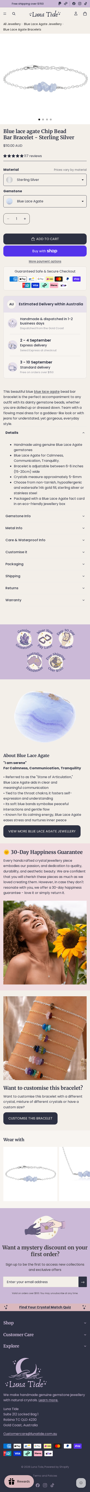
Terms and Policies (45, 1475)
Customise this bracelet (30, 1118)
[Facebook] (74, 3)
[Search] (13, 13)
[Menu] (5, 14)
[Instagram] (80, 3)
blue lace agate (47, 391)
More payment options (45, 261)
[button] (13, 156)
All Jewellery (12, 24)
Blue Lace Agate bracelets (22, 29)
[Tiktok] (52, 1485)
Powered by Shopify (56, 1467)
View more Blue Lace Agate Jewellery (42, 831)
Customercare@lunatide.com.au (30, 1433)
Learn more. (48, 1400)
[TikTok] (85, 3)
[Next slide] (82, 1174)
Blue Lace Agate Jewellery (43, 24)
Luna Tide (37, 1467)
